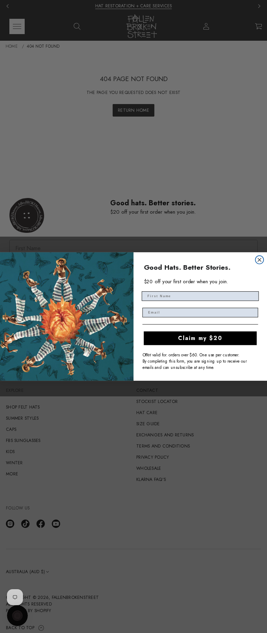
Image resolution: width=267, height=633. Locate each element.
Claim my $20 (200, 338)
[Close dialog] (260, 260)
